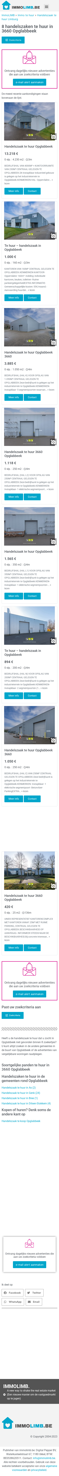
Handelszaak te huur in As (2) (19, 1087)
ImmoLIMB (8, 15)
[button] (46, 6)
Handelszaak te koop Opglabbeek (21, 1121)
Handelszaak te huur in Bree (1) (20, 1098)
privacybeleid (38, 1470)
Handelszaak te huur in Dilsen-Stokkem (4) (26, 1103)
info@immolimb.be (44, 1458)
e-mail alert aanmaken (29, 82)
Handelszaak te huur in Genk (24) (21, 1092)
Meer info (14, 191)
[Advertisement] (29, 1343)
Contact (32, 191)
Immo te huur (26, 15)
